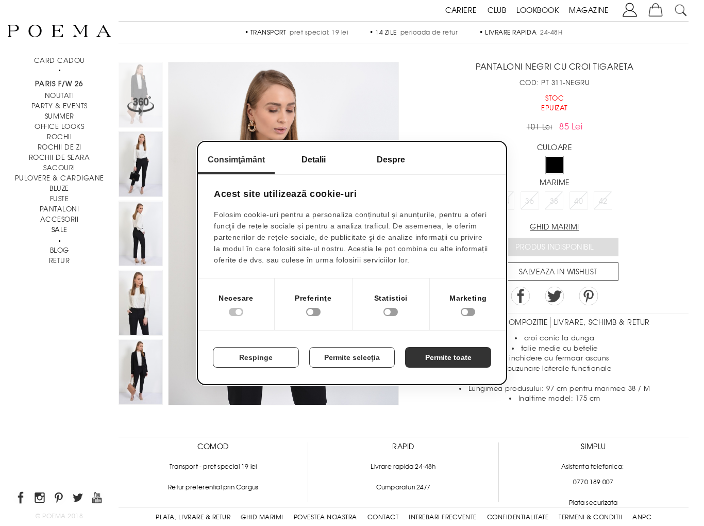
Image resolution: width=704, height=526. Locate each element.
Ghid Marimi (262, 517)
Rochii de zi (59, 147)
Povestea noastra (325, 517)
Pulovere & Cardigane (59, 178)
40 (578, 201)
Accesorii (59, 219)
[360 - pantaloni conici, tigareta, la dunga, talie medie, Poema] (141, 373)
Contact (383, 517)
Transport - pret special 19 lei (213, 466)
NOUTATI (59, 96)
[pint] (59, 499)
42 (603, 201)
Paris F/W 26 (59, 84)
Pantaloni (59, 209)
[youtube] (97, 499)
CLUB (497, 10)
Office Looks (59, 126)
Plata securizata (593, 502)
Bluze (59, 188)
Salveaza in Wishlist (558, 272)
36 (529, 201)
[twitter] (78, 499)
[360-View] (141, 96)
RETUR (59, 261)
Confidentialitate (518, 517)
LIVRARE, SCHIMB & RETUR (602, 322)
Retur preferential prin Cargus (213, 487)
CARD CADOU (59, 60)
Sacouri (59, 168)
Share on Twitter (554, 296)
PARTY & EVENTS (59, 106)
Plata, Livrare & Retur (193, 517)
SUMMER (59, 116)
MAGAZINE (589, 10)
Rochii (59, 137)
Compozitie (525, 322)
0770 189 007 (593, 482)
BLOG (59, 250)
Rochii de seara (59, 157)
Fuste (59, 199)
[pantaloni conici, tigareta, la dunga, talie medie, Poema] (141, 165)
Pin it (588, 296)
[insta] (40, 499)
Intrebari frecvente (443, 517)
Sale (60, 230)
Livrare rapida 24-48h (403, 466)
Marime (555, 182)
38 (554, 201)
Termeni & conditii (590, 517)
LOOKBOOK (537, 10)
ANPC (641, 517)
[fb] (21, 499)
